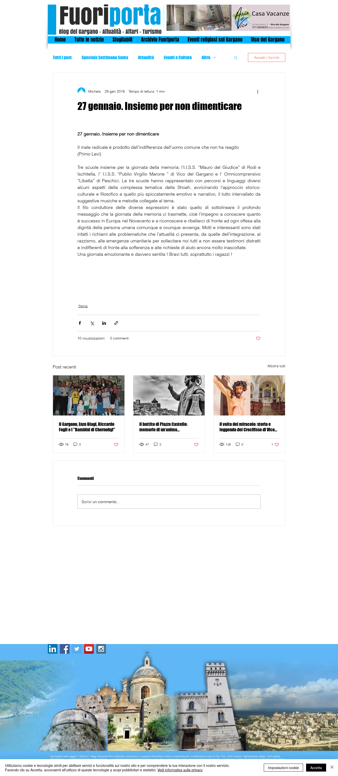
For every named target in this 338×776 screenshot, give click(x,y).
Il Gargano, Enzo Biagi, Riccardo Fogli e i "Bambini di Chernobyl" (87, 426)
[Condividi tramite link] (116, 323)
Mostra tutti (276, 366)
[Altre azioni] (258, 91)
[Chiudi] (332, 767)
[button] (235, 57)
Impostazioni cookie (283, 767)
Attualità (146, 57)
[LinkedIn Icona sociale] (52, 649)
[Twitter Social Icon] (77, 649)
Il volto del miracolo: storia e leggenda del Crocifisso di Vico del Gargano (247, 426)
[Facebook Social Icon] (65, 649)
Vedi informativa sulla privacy (180, 769)
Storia (83, 306)
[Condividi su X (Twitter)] (92, 323)
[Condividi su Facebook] (79, 323)
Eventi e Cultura (178, 57)
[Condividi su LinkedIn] (104, 323)
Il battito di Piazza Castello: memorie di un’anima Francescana (163, 426)
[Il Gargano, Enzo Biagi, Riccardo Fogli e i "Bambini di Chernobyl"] (88, 395)
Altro (206, 57)
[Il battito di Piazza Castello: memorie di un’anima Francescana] (169, 395)
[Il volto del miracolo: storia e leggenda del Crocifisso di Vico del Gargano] (249, 395)
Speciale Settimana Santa (105, 57)
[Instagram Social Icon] (101, 649)
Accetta (316, 767)
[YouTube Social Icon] (89, 649)
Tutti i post (62, 57)
